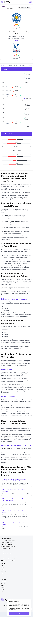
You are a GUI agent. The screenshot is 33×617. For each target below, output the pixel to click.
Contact (2, 569)
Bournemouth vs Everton (6, 544)
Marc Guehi (29, 98)
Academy (3, 589)
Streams (3, 587)
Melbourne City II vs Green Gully (8, 560)
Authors (2, 567)
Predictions (3, 581)
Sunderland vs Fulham (5, 548)
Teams (2, 585)
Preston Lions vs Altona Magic (7, 555)
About (2, 565)
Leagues (3, 583)
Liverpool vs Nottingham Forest (8, 540)
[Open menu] (30, 2)
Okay (19, 613)
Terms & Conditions (5, 575)
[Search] (28, 2)
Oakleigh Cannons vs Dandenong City (9, 556)
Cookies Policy (23, 608)
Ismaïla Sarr (29, 78)
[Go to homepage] (5, 2)
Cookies (3, 573)
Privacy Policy (4, 571)
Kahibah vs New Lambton (6, 553)
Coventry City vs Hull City (6, 542)
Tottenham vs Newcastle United (8, 546)
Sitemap (2, 576)
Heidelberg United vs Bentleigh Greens (9, 558)
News (2, 591)
